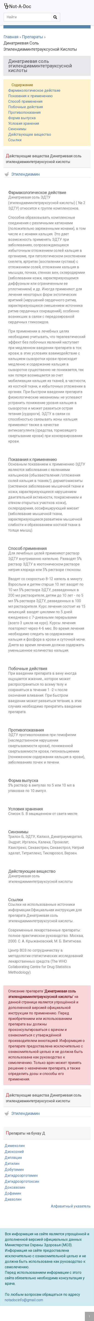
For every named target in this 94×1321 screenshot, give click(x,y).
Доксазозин (15, 1187)
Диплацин (13, 1157)
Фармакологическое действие (34, 90)
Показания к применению (30, 96)
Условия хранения (23, 123)
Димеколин (15, 1146)
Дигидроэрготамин (21, 1175)
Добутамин (14, 1169)
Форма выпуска (22, 118)
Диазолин (13, 1199)
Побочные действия (25, 107)
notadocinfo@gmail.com (24, 1300)
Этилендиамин (25, 174)
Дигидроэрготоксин (22, 1181)
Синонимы (17, 129)
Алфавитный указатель (71, 1206)
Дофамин (13, 1193)
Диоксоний (14, 1151)
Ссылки (14, 140)
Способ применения (25, 101)
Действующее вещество (29, 134)
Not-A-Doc (20, 6)
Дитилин (12, 1163)
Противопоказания (24, 112)
